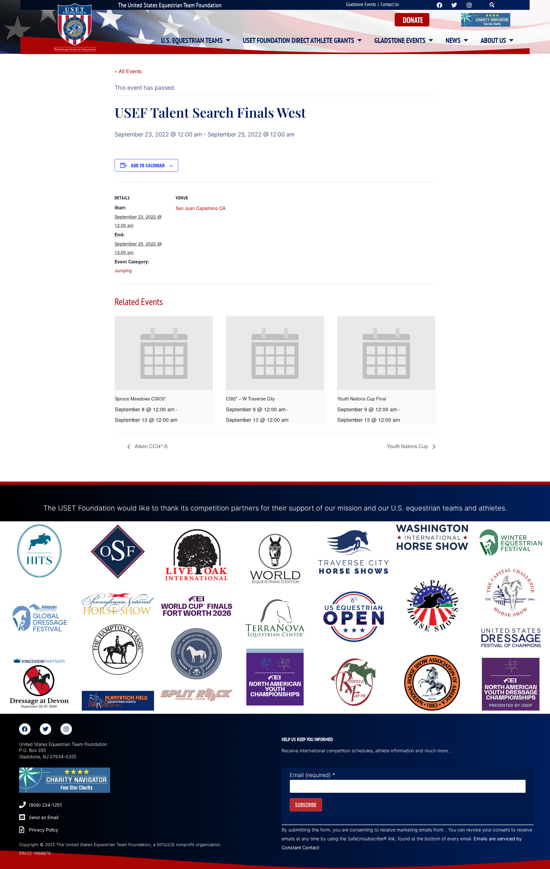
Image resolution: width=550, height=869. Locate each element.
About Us (493, 40)
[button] (492, 5)
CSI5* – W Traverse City (250, 398)
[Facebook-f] (25, 729)
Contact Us (390, 4)
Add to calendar (148, 165)
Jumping (123, 270)
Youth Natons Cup (408, 446)
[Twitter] (45, 729)
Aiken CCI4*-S (150, 446)
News (453, 40)
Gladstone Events (361, 4)
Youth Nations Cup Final (361, 398)
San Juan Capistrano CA (200, 208)
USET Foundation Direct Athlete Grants (298, 40)
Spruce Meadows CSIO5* (140, 398)
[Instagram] (66, 729)
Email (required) (312, 775)
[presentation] (164, 353)
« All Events (128, 71)
